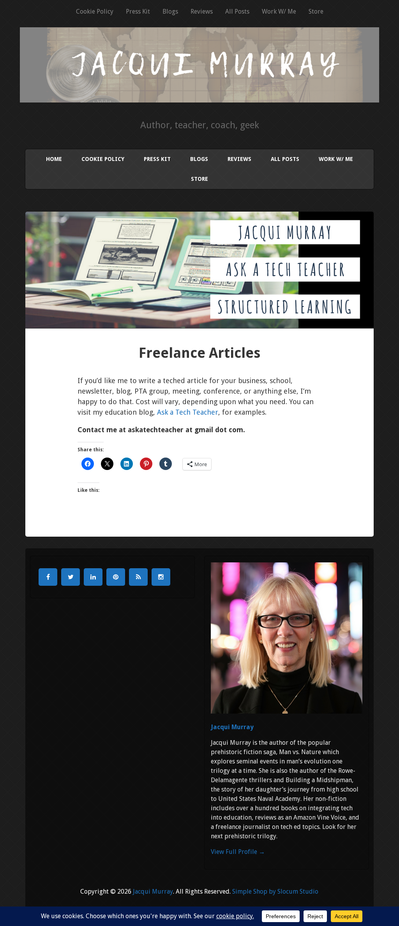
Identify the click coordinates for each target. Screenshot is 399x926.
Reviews (202, 11)
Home (54, 159)
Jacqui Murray (232, 727)
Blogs (170, 11)
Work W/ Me (279, 11)
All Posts (237, 11)
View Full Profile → (238, 851)
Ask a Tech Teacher (187, 412)
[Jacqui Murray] (199, 92)
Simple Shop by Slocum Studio (275, 891)
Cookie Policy (94, 11)
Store (316, 11)
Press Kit (138, 11)
